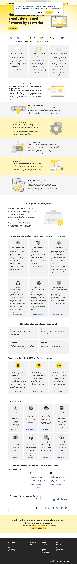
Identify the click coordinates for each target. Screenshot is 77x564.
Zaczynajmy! (13, 28)
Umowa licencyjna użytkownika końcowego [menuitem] (16, 550)
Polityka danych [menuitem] (11, 547)
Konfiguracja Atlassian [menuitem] (60, 546)
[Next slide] (68, 479)
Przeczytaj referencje (36, 484)
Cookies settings (41, 12)
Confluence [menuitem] (44, 547)
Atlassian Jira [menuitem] (44, 544)
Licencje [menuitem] (58, 550)
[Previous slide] (8, 479)
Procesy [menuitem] (31, 544)
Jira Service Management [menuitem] (47, 546)
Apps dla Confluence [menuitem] (46, 552)
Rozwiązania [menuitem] (33, 542)
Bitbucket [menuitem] (44, 549)
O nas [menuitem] (9, 544)
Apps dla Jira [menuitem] (44, 550)
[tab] (37, 487)
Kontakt (63, 3)
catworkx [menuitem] (12, 542)
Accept (49, 12)
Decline (57, 12)
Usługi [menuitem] (58, 542)
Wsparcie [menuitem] (58, 547)
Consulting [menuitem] (58, 544)
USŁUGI (10, 10)
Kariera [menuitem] (9, 546)
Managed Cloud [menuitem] (59, 549)
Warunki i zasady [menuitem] (11, 549)
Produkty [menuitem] (44, 542)
